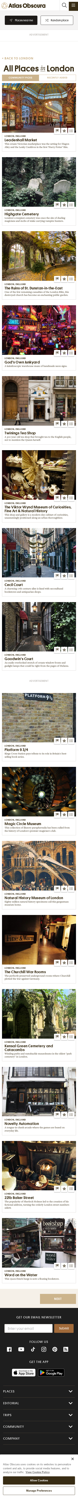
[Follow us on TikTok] (33, 1349)
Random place (60, 20)
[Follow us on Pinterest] (54, 1349)
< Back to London (18, 58)
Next (58, 1299)
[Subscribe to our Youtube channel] (21, 1349)
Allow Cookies (39, 1480)
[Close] (72, 1458)
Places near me (24, 20)
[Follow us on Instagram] (43, 1349)
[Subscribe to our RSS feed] (65, 1349)
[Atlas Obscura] (24, 5)
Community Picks (20, 78)
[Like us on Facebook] (9, 1349)
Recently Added (57, 78)
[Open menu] (73, 5)
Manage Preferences (39, 1490)
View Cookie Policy (38, 1472)
